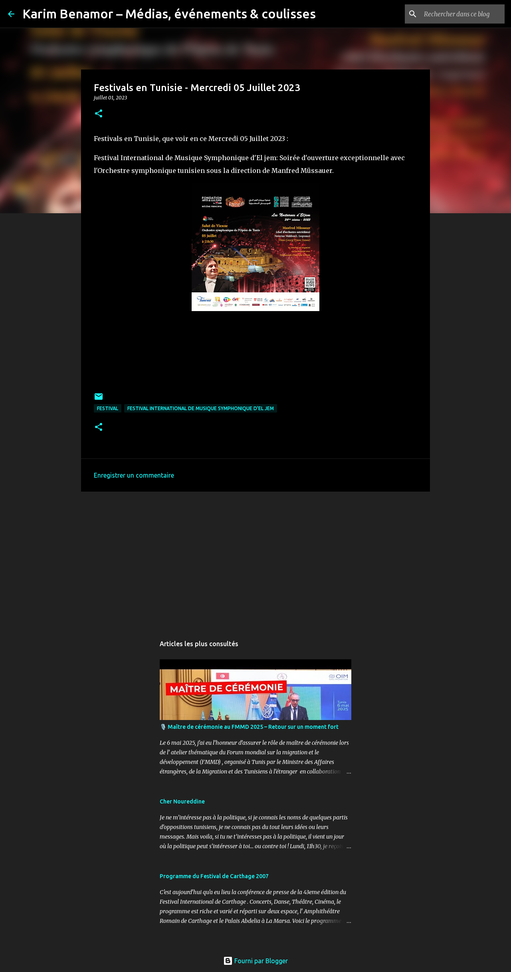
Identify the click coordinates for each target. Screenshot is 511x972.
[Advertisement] (255, 559)
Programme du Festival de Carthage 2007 (214, 876)
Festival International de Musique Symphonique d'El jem (200, 408)
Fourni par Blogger (260, 960)
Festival (107, 408)
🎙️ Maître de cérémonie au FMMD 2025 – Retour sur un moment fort (249, 727)
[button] (98, 114)
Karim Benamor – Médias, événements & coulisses (169, 13)
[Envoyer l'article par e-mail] (98, 399)
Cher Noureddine (182, 801)
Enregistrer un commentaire (134, 475)
